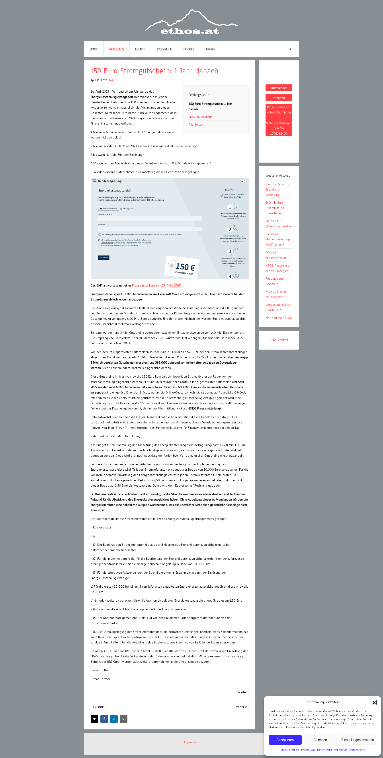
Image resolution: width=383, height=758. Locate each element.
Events (140, 49)
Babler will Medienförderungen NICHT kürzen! (279, 239)
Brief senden (278, 88)
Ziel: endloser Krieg (279, 318)
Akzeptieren (285, 740)
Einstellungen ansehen (357, 740)
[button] (374, 702)
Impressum (191, 742)
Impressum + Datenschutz (316, 749)
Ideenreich (164, 49)
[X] (94, 719)
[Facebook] (104, 719)
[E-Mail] (123, 719)
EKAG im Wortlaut (200, 117)
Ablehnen (320, 740)
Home (94, 49)
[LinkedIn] (114, 719)
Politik (112, 80)
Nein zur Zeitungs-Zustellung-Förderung (278, 189)
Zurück (99, 707)
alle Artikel (279, 340)
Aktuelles (116, 49)
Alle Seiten (196, 125)
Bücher (189, 49)
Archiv (210, 49)
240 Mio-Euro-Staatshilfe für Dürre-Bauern (275, 208)
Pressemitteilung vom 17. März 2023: (157, 285)
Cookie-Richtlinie (290, 749)
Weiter (242, 692)
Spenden (279, 98)
